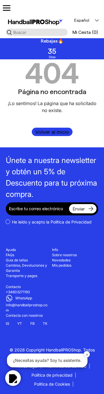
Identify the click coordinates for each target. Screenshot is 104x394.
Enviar (79, 208)
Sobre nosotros (64, 255)
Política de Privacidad (71, 221)
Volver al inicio (52, 132)
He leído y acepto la (52, 221)
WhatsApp (23, 298)
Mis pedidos (61, 265)
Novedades (61, 260)
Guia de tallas (17, 260)
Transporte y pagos (21, 276)
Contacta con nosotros (24, 315)
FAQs (10, 255)
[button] (85, 32)
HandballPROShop (63, 349)
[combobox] (37, 32)
